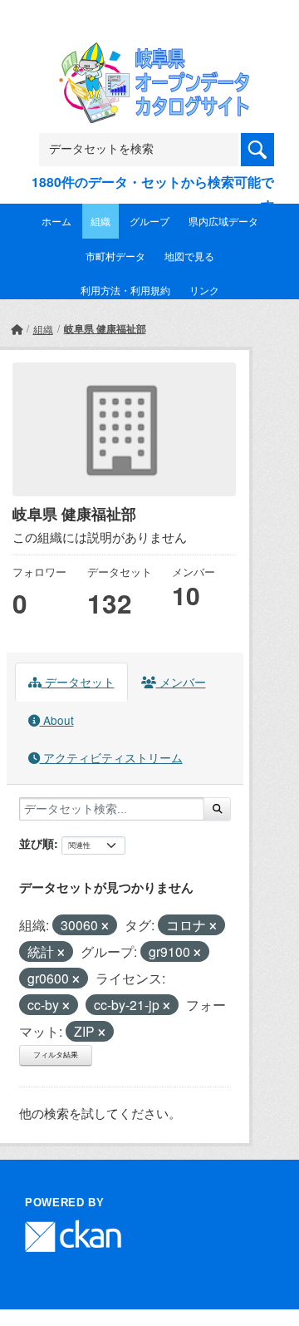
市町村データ (115, 256)
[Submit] (217, 809)
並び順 (36, 843)
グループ (149, 221)
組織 (100, 221)
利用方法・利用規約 (125, 290)
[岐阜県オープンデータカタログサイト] (149, 52)
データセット (78, 681)
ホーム (56, 221)
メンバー (181, 681)
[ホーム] (16, 329)
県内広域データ (223, 221)
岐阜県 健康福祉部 (105, 328)
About (57, 720)
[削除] (105, 926)
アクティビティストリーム (111, 757)
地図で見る (189, 256)
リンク (204, 290)
